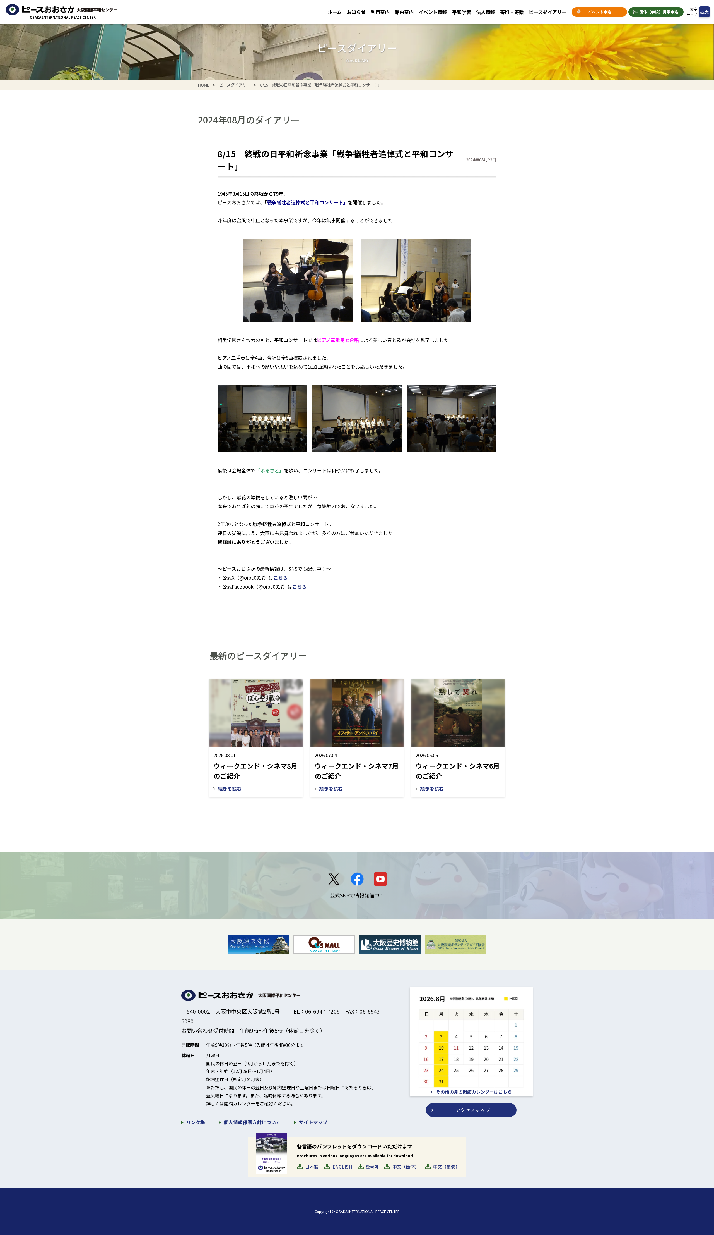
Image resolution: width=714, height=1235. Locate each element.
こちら (280, 577)
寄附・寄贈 (512, 11)
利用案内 (380, 11)
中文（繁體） (446, 1166)
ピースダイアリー (547, 11)
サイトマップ (313, 1122)
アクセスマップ (472, 1110)
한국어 (372, 1166)
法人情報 (485, 11)
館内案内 (404, 11)
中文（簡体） (405, 1166)
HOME (203, 85)
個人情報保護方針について (252, 1122)
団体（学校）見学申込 (658, 12)
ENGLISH (342, 1166)
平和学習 (461, 11)
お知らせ (356, 11)
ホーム (335, 11)
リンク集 (195, 1122)
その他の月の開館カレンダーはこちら (474, 1091)
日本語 (312, 1166)
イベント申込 (599, 12)
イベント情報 (433, 11)
